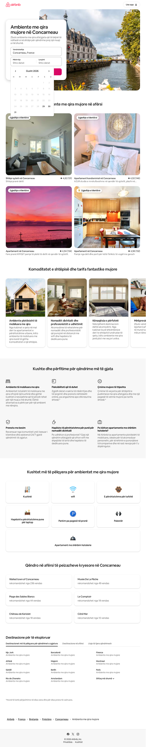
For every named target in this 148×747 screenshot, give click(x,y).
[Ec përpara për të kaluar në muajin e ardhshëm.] (49, 71)
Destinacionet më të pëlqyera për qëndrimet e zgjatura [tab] (32, 643)
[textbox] (23, 63)
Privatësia (67, 742)
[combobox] (36, 52)
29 (43, 106)
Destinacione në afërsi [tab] (73, 643)
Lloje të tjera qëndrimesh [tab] (100, 643)
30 (49, 106)
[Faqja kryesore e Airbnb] (13, 4)
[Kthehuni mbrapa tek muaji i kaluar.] (15, 71)
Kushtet (79, 742)
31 (15, 112)
